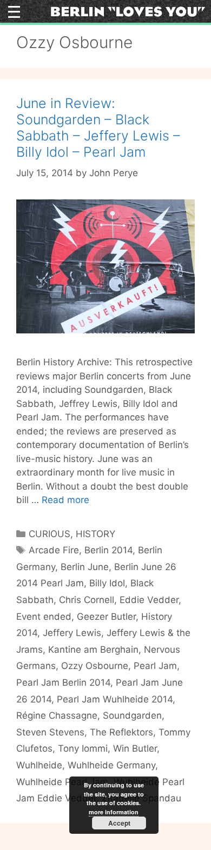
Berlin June (85, 566)
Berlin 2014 (108, 550)
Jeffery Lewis (72, 632)
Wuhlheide (39, 765)
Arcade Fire (54, 550)
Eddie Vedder (149, 599)
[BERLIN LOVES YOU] (128, 10)
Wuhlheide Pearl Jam (62, 782)
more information (114, 812)
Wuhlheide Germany (111, 765)
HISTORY (95, 533)
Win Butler (135, 748)
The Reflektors (121, 732)
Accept (119, 823)
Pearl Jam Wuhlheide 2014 (115, 699)
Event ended (43, 616)
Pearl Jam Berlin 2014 (63, 682)
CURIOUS (49, 533)
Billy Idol (107, 583)
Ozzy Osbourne (94, 665)
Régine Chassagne (56, 715)
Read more (65, 499)
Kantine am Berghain (93, 649)
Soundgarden (132, 715)
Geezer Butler (106, 616)
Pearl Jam (155, 665)
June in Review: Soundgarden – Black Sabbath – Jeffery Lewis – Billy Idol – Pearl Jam (98, 127)
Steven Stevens (50, 732)
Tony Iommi (83, 748)
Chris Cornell (86, 599)
